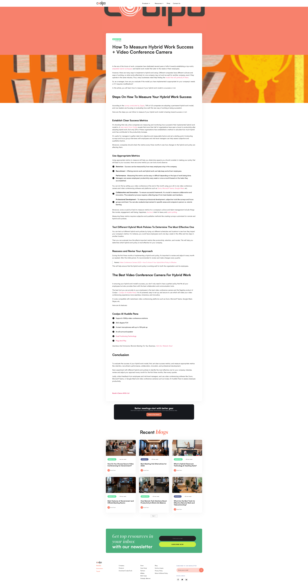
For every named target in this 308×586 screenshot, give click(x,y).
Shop (168, 3)
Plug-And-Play (121, 341)
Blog (156, 565)
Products (121, 568)
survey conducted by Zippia (134, 106)
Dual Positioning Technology (126, 336)
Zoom (160, 188)
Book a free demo (154, 414)
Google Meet (179, 188)
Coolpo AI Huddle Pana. (127, 292)
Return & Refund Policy (161, 573)
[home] (101, 3)
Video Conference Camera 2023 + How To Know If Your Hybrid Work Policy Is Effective (148, 262)
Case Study (143, 568)
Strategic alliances (145, 578)
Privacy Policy (159, 570)
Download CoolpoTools (125, 570)
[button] (146, 3)
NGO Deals (143, 575)
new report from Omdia (129, 127)
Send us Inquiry (159, 568)
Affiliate (142, 573)
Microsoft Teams (168, 188)
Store (141, 565)
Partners (142, 570)
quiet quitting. (172, 212)
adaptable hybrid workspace (122, 69)
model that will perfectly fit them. (177, 77)
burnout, (150, 212)
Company (121, 565)
